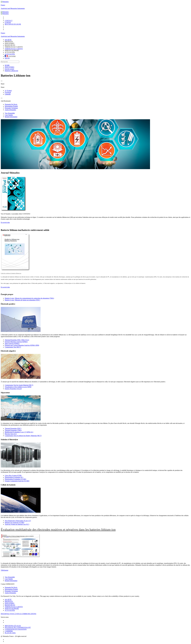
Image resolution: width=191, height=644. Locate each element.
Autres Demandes (10, 593)
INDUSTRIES (9, 603)
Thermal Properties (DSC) (13, 428)
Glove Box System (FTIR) (13, 475)
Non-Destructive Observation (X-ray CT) (18, 521)
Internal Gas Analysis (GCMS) (14, 522)
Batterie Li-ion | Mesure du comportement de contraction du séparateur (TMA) (29, 298)
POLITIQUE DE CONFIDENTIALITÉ (18, 627)
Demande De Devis (11, 587)
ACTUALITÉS (10, 54)
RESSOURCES (10, 605)
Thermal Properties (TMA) (13, 430)
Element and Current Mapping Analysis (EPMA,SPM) (22, 345)
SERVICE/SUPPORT (12, 608)
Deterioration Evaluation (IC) (14, 477)
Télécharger (4, 570)
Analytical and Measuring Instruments (13, 8)
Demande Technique (11, 591)
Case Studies (9, 115)
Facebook (8, 92)
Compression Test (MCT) (13, 347)
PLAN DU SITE (10, 633)
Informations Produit (11, 589)
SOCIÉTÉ (8, 599)
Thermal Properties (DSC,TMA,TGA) (17, 340)
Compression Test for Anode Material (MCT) (19, 385)
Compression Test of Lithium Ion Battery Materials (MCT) (23, 435)
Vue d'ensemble (10, 113)
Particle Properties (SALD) (13, 389)
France (3, 5)
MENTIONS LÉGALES (13, 626)
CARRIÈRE (9, 631)
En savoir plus (5, 222)
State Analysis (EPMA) (12, 343)
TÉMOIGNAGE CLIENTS (14, 49)
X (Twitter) (8, 90)
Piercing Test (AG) (11, 434)
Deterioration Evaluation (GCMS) (15, 479)
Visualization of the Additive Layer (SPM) (18, 387)
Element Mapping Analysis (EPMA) (16, 342)
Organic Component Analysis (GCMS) (17, 481)
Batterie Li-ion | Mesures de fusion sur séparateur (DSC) (22, 300)
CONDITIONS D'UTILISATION (16, 629)
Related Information (11, 117)
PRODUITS (9, 601)
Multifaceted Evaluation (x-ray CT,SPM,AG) (19, 432)
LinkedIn (8, 94)
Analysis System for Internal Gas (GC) (17, 524)
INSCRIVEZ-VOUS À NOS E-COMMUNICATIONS (18, 614)
